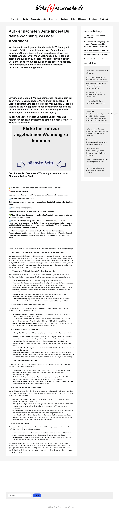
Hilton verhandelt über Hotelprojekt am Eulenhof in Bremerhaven (95, 94)
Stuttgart (104, 19)
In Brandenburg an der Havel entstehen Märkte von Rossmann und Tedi (96, 86)
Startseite (15, 19)
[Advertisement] (41, 83)
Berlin (25, 19)
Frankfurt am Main (38, 19)
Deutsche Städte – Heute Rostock (96, 55)
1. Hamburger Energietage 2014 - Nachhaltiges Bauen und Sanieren (97, 161)
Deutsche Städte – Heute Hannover (96, 59)
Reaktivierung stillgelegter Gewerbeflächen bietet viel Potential (95, 170)
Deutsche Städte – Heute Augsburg (96, 50)
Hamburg (64, 19)
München (82, 19)
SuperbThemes (69, 507)
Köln (73, 19)
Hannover (53, 19)
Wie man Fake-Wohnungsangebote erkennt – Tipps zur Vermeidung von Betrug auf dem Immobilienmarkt (97, 44)
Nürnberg (93, 19)
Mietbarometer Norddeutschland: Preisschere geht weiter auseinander (96, 142)
